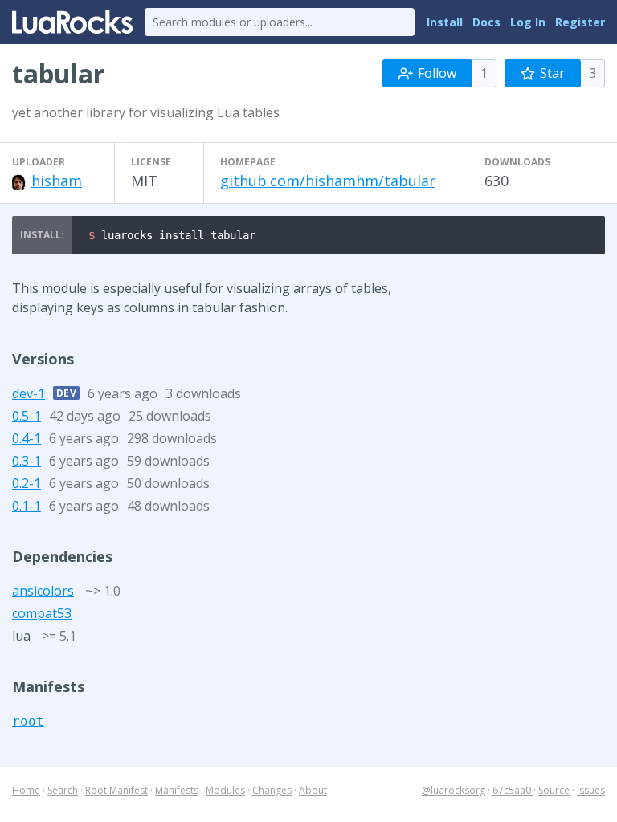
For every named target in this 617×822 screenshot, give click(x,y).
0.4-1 (26, 438)
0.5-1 (26, 416)
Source (554, 790)
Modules (225, 790)
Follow (437, 73)
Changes (272, 790)
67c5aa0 (512, 790)
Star (552, 73)
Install (445, 22)
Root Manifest (116, 790)
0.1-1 (26, 506)
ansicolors (43, 591)
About (313, 790)
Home (26, 790)
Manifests (176, 790)
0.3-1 (26, 461)
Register (580, 22)
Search (62, 790)
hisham (56, 180)
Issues (591, 790)
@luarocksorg (453, 790)
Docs (486, 22)
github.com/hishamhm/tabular (327, 180)
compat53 (42, 613)
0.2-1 (26, 483)
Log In (527, 22)
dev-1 (28, 393)
